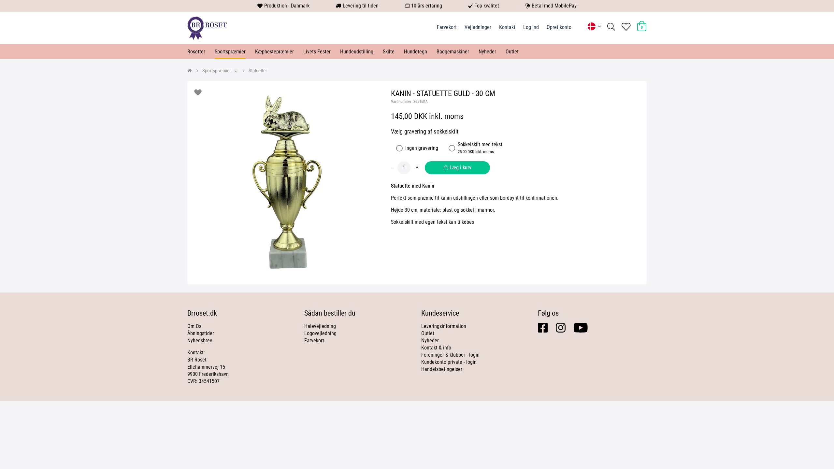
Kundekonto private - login (449, 362)
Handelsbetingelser (441, 369)
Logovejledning (320, 333)
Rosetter (196, 52)
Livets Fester (317, 52)
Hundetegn (415, 52)
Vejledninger (478, 27)
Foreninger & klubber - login (450, 355)
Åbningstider (200, 333)
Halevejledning (320, 326)
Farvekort (447, 27)
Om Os (194, 326)
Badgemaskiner (453, 52)
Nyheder (487, 52)
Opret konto (559, 27)
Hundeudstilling (356, 52)
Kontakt (507, 27)
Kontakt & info (436, 348)
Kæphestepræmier (274, 52)
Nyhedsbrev (199, 340)
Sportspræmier (230, 52)
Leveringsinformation (443, 326)
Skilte (389, 52)
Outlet (512, 52)
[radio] (399, 148)
